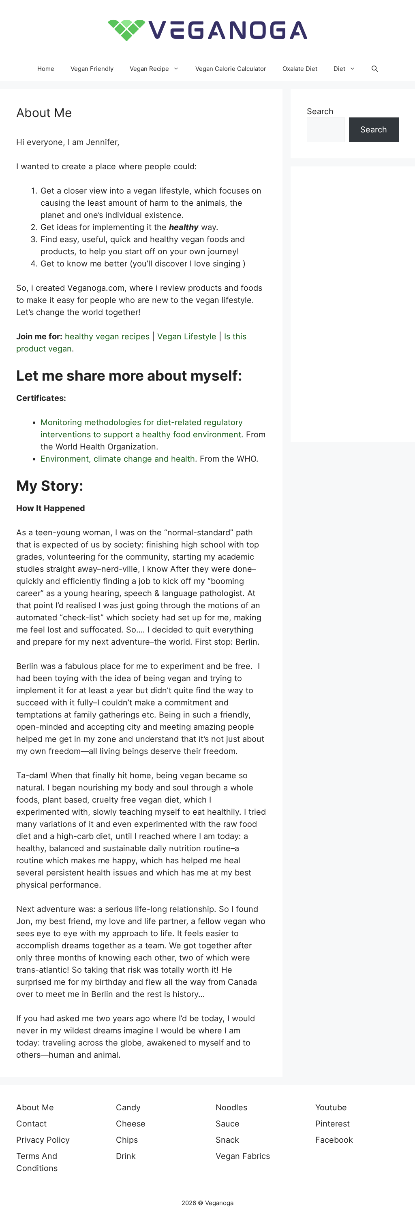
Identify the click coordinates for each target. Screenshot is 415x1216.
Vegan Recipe (149, 68)
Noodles (231, 1107)
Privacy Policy (43, 1140)
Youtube (331, 1107)
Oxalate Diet (299, 68)
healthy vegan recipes (107, 336)
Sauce (228, 1124)
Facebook (334, 1140)
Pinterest (332, 1124)
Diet (339, 68)
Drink (126, 1156)
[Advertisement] (353, 304)
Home (45, 68)
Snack (227, 1140)
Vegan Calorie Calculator (230, 68)
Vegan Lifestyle (186, 336)
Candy (128, 1107)
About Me (35, 1107)
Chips (127, 1140)
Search (320, 111)
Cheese (130, 1124)
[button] (375, 69)
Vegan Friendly (92, 68)
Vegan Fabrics (243, 1156)
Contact (31, 1124)
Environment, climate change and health (118, 459)
